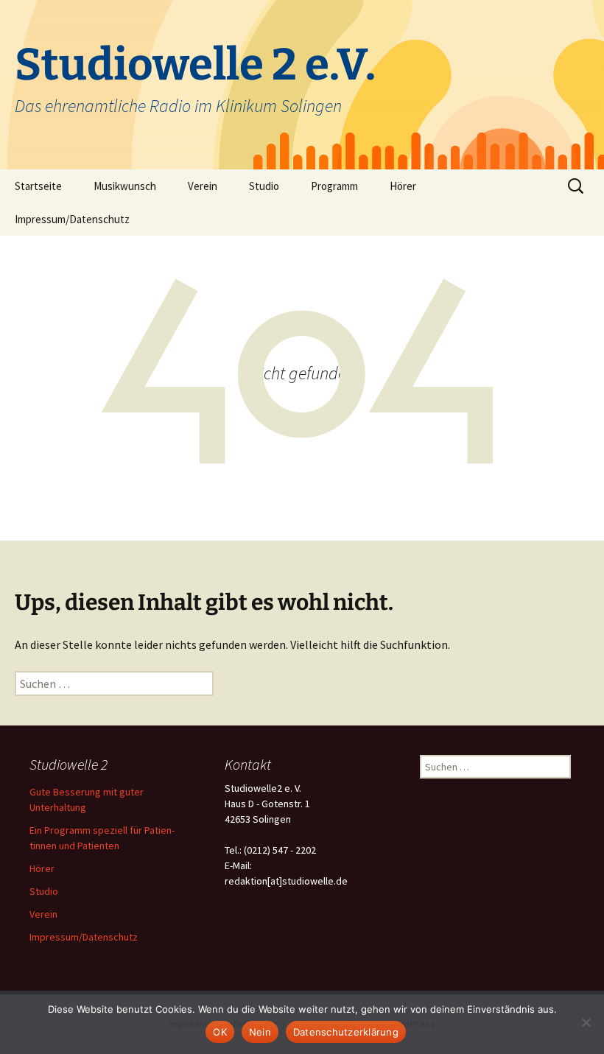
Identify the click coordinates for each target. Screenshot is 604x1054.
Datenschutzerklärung (345, 1032)
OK (220, 1032)
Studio (264, 186)
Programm (334, 186)
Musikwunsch (125, 186)
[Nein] (585, 1022)
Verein (202, 186)
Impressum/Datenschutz (72, 219)
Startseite (38, 186)
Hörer (403, 186)
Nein (260, 1032)
